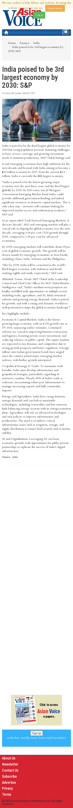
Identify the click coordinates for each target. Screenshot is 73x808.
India (15, 457)
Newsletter (10, 764)
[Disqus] (36, 524)
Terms (6, 794)
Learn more (55, 8)
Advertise (9, 782)
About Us (8, 758)
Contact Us (10, 770)
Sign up (36, 733)
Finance (6, 457)
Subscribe (9, 776)
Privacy (7, 788)
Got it (39, 15)
